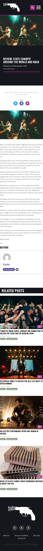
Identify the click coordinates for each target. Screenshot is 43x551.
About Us (6, 535)
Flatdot (6, 264)
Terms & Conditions (21, 535)
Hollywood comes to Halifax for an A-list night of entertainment (21, 382)
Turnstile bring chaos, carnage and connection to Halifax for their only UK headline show (21, 332)
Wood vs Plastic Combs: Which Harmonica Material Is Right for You (21, 482)
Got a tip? (36, 535)
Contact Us (22, 538)
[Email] (17, 269)
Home (6, 92)
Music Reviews (14, 92)
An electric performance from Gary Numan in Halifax (19, 432)
